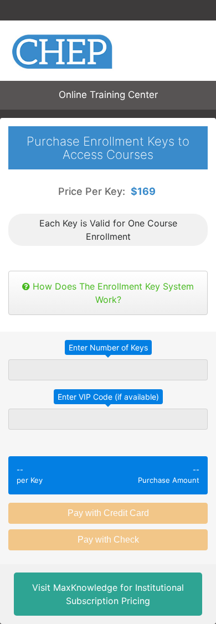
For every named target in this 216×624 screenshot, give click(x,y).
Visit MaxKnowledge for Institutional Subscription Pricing (108, 594)
